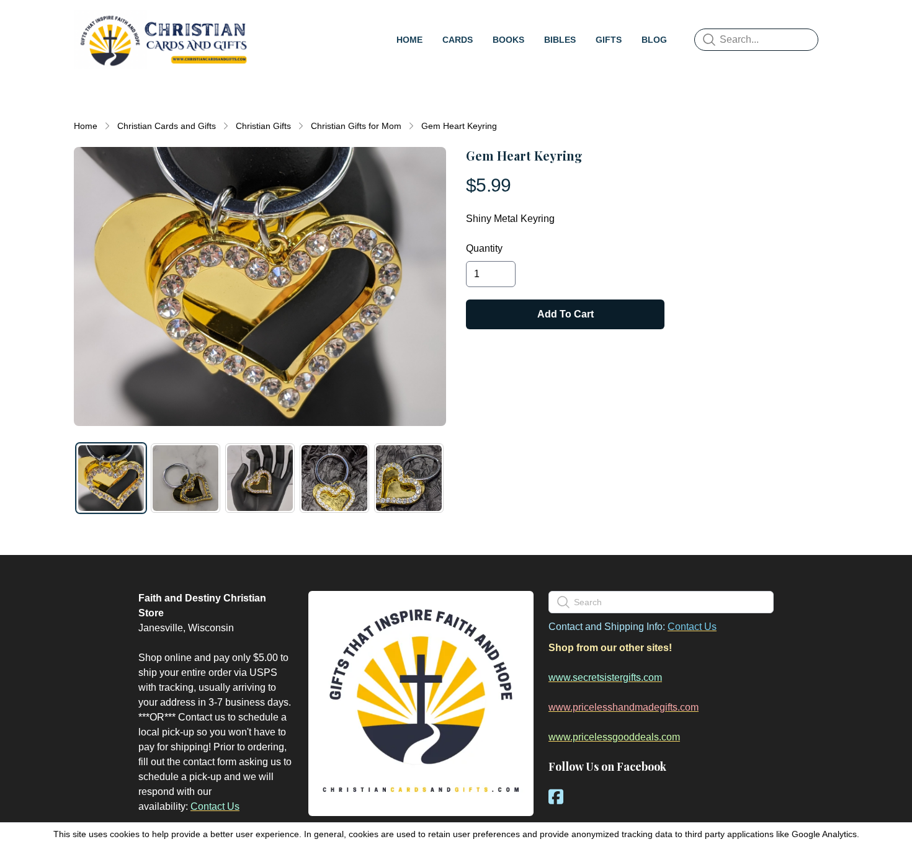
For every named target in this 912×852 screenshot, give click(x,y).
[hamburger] (267, 22)
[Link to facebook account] (555, 796)
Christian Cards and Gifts (166, 126)
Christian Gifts (263, 126)
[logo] (163, 39)
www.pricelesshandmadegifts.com (623, 707)
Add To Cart (565, 314)
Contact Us (214, 806)
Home (85, 126)
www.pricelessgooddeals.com (614, 737)
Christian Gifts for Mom (356, 126)
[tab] (111, 478)
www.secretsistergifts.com (605, 677)
